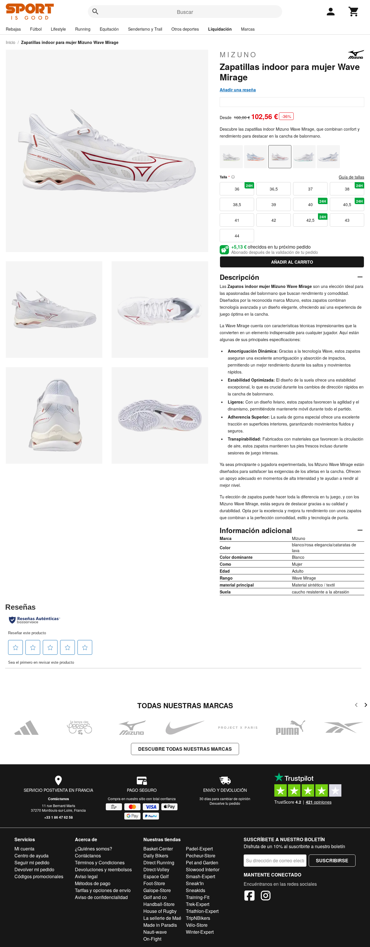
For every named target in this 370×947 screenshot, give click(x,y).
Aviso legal (86, 876)
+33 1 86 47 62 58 (58, 817)
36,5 (274, 189)
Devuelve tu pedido (225, 803)
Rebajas (13, 29)
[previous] (356, 706)
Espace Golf (156, 876)
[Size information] (233, 177)
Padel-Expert (199, 848)
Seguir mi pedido (31, 862)
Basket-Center (158, 848)
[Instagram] (265, 896)
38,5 (237, 204)
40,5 (353, 203)
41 (237, 220)
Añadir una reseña (238, 90)
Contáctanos (58, 798)
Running (82, 29)
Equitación (109, 29)
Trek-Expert (197, 904)
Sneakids (195, 890)
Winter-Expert (200, 931)
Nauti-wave (155, 931)
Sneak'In (195, 883)
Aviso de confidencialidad (101, 897)
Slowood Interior (202, 869)
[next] (366, 706)
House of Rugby (160, 911)
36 (244, 187)
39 (273, 204)
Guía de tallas (351, 177)
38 (354, 187)
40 (317, 203)
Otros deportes (185, 29)
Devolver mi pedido (34, 869)
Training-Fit (197, 897)
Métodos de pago (92, 883)
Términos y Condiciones (100, 862)
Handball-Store (159, 904)
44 (237, 235)
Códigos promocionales (38, 876)
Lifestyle (58, 29)
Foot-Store (154, 883)
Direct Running (158, 862)
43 (347, 220)
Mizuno (239, 54)
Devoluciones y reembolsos (103, 869)
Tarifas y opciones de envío (103, 890)
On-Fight (152, 938)
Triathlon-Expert (202, 911)
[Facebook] (249, 896)
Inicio (10, 42)
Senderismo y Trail (145, 29)
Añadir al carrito (292, 262)
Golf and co (155, 897)
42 (273, 220)
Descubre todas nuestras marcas (185, 749)
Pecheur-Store (200, 855)
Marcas (248, 29)
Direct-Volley (156, 869)
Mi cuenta (24, 848)
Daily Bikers (155, 855)
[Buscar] (95, 11)
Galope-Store (157, 890)
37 (310, 189)
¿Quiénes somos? (93, 848)
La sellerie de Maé (162, 918)
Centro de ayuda (31, 855)
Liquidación (220, 29)
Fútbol (36, 29)
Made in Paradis (160, 925)
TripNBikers (198, 918)
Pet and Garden (202, 862)
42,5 (316, 218)
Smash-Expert (200, 876)
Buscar (185, 11)
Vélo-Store (197, 925)
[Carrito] (354, 11)
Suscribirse (332, 860)
